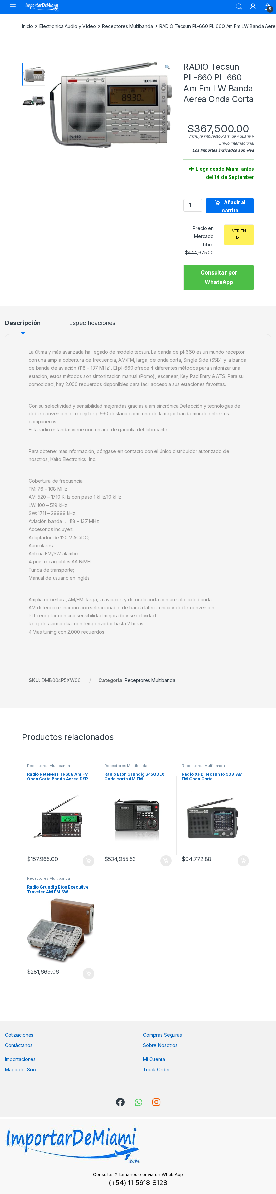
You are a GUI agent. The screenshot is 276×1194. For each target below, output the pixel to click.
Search (239, 6)
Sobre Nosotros (160, 1045)
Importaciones (20, 1059)
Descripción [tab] (22, 323)
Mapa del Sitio (20, 1069)
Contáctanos (18, 1045)
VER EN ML (239, 234)
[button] (167, 67)
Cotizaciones (19, 1035)
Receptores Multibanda (127, 26)
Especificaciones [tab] (92, 323)
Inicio (27, 26)
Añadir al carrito (234, 206)
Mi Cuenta (154, 1059)
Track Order (156, 1069)
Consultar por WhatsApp (219, 277)
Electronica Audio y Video (67, 26)
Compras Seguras (162, 1035)
